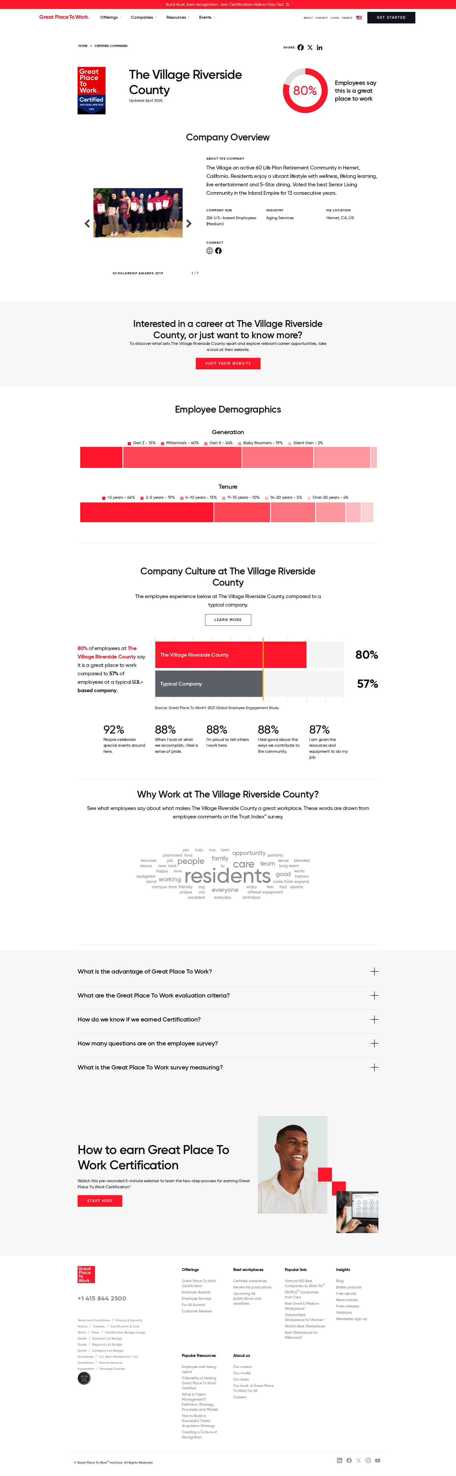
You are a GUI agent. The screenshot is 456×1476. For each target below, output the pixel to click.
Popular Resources (199, 1355)
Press (95, 1332)
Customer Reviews (197, 1311)
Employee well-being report (199, 1369)
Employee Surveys (196, 1298)
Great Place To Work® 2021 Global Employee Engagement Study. (224, 708)
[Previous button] (87, 223)
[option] (138, 223)
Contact (321, 17)
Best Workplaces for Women (305, 1317)
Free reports (346, 1293)
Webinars (344, 1312)
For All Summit (193, 1305)
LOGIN (335, 17)
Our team (241, 1379)
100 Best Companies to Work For (305, 1283)
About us (241, 1355)
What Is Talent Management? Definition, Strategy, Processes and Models (200, 1401)
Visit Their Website (228, 363)
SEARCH (347, 17)
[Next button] (189, 223)
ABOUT (308, 17)
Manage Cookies (112, 1369)
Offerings (190, 1269)
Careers (99, 1326)
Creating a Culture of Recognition (199, 1434)
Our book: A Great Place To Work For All (253, 1388)
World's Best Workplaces (305, 1326)
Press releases (347, 1306)
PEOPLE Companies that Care (302, 1294)
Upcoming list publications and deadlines (247, 1298)
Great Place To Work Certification (199, 1283)
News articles (347, 1300)
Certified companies (250, 1281)
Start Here (100, 1201)
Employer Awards (196, 1292)
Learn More (228, 620)
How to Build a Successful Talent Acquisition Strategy (198, 1421)
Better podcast (348, 1287)
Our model (242, 1373)
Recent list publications (252, 1287)
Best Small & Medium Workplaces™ (302, 1306)
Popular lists (296, 1269)
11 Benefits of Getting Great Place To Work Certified (199, 1383)
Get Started (391, 17)
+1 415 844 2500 (102, 1298)
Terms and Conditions (94, 1320)
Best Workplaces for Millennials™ (301, 1335)
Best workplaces (248, 1269)
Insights (343, 1269)
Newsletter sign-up (351, 1319)
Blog (340, 1281)
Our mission (242, 1367)
